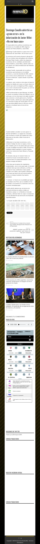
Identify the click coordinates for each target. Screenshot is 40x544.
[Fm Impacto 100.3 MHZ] (20, 13)
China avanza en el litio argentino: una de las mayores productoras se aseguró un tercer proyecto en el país (19, 281)
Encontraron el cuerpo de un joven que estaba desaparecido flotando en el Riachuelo (21, 224)
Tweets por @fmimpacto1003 (14, 434)
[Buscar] (32, 1)
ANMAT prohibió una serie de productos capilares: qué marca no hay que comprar (20, 230)
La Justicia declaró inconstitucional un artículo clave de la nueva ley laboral (20, 257)
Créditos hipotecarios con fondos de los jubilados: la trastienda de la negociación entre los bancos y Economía (20, 306)
